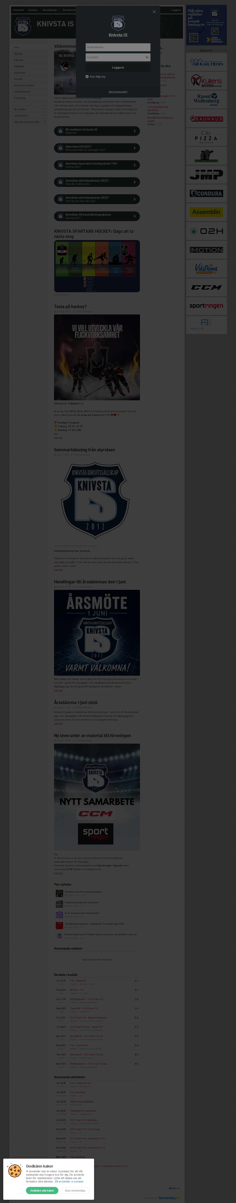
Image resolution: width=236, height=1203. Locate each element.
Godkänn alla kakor (42, 1190)
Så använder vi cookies (69, 1181)
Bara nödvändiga (75, 1190)
